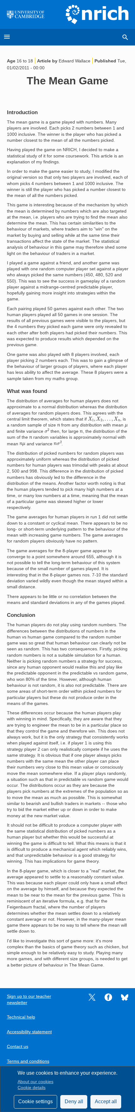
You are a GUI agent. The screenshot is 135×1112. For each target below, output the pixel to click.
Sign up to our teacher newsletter (29, 999)
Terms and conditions (28, 1061)
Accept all (106, 1101)
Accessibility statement (29, 1032)
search (125, 37)
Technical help (21, 1017)
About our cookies (35, 1081)
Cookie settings (35, 1101)
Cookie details (32, 1087)
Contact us (17, 1046)
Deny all (74, 1101)
